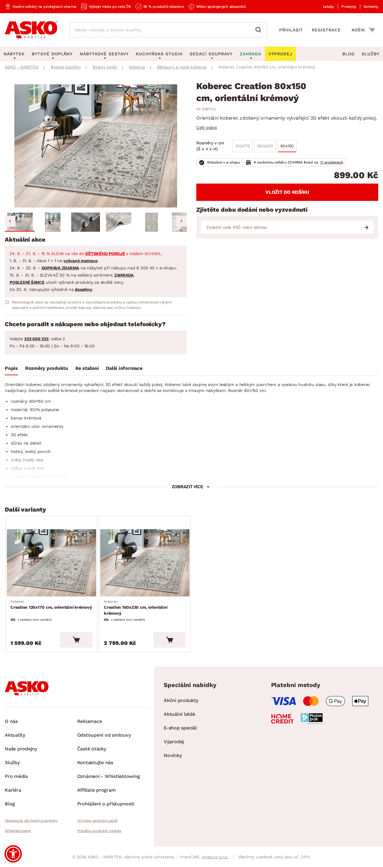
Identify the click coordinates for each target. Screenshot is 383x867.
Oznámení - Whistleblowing (108, 776)
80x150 (287, 146)
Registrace (326, 30)
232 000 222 (36, 338)
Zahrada (250, 53)
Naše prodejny (21, 749)
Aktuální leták (179, 714)
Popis (11, 368)
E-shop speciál (180, 728)
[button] (20, 222)
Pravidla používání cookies (99, 831)
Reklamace (89, 721)
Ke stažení (87, 368)
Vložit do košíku (287, 192)
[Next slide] (181, 221)
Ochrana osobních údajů (97, 821)
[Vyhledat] (259, 29)
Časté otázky (91, 749)
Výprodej (174, 741)
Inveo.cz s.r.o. (215, 856)
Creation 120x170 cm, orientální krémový (51, 604)
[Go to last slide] (10, 221)
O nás (11, 721)
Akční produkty (181, 700)
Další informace (124, 368)
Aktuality (15, 735)
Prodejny (348, 6)
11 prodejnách (331, 162)
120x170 (242, 146)
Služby (370, 53)
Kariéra (13, 790)
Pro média (16, 776)
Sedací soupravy (211, 53)
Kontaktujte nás (95, 762)
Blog (348, 53)
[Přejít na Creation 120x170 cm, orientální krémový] (51, 563)
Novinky (173, 755)
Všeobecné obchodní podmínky (31, 821)
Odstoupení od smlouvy (104, 735)
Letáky (328, 6)
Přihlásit (291, 30)
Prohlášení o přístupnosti (105, 804)
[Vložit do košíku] (76, 640)
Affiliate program (96, 790)
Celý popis (206, 127)
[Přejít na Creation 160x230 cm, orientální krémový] (144, 563)
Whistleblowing (18, 831)
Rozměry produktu (46, 368)
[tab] (11, 369)
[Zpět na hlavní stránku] (31, 30)
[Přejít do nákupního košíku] (363, 29)
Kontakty (371, 6)
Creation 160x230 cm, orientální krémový (135, 607)
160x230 (265, 146)
